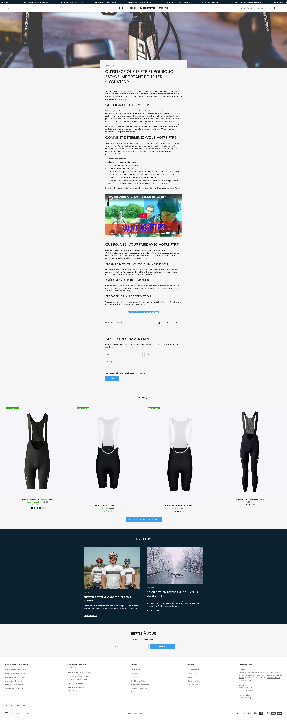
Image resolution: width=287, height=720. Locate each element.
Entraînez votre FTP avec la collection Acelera (143, 312)
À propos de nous (194, 670)
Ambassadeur (193, 685)
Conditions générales (138, 681)
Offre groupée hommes (75, 687)
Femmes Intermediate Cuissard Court (37, 499)
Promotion (164, 8)
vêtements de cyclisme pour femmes (251, 675)
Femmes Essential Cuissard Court (108, 506)
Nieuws (87, 592)
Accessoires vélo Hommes (76, 683)
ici (250, 698)
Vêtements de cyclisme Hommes (78, 672)
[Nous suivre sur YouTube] (18, 705)
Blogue (190, 677)
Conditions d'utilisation (139, 688)
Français (260, 8)
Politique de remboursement (140, 685)
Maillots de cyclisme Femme (15, 674)
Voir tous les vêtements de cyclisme (143, 520)
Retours (133, 677)
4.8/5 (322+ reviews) (62, 2)
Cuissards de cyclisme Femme (15, 677)
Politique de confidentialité (141, 344)
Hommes (132, 8)
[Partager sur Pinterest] (168, 322)
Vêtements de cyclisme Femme (16, 670)
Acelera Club (192, 674)
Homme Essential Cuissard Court (178, 506)
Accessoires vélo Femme (13, 681)
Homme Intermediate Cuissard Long (249, 499)
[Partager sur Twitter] (159, 322)
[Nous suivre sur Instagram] (12, 705)
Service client (135, 670)
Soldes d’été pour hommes (76, 691)
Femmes (121, 8)
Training (150, 587)
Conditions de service (162, 344)
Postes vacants (193, 681)
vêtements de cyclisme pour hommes (263, 672)
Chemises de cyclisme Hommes (78, 676)
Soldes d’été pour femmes (14, 688)
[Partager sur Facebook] (150, 322)
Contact (133, 692)
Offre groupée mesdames (14, 685)
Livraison (134, 674)
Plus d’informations (90, 615)
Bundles (147, 8)
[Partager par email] (177, 322)
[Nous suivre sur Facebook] (6, 705)
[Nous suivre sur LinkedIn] (24, 705)
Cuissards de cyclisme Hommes (78, 680)
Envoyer (112, 379)
